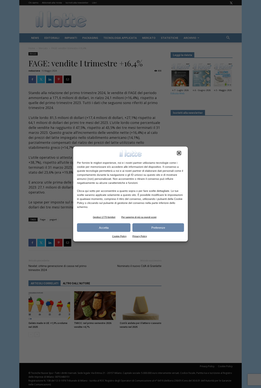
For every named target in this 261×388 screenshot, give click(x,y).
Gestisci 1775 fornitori (104, 217)
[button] (179, 153)
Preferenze (158, 227)
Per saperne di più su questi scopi (138, 217)
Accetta (104, 227)
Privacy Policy (139, 236)
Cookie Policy (119, 236)
